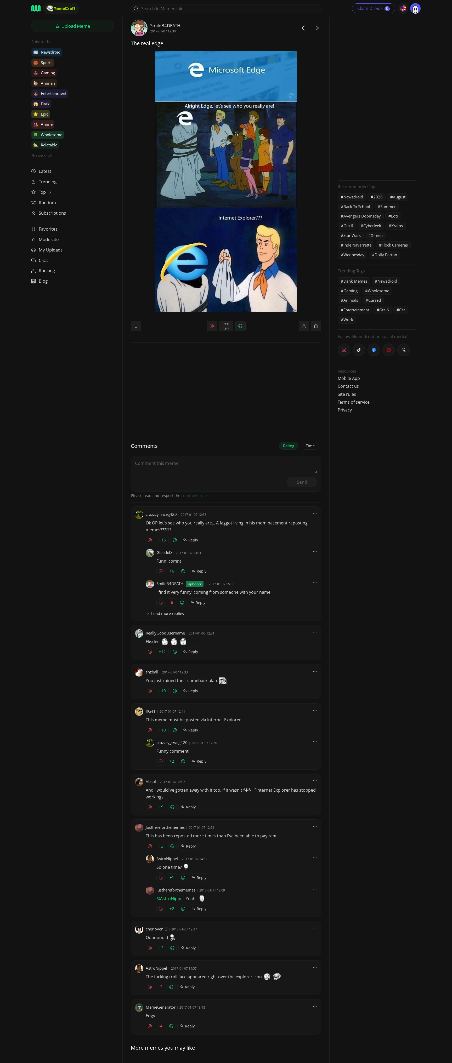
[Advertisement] (377, 98)
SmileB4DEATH (165, 25)
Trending (47, 182)
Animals (44, 83)
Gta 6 (348, 225)
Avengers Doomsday (362, 216)
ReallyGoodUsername (165, 633)
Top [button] (43, 192)
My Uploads (51, 250)
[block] (316, 326)
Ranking (47, 270)
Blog (43, 281)
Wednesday (353, 254)
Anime (43, 124)
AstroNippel (167, 858)
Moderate (49, 239)
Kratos (397, 225)
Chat (43, 260)
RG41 (151, 711)
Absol (151, 781)
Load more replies (167, 613)
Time (310, 445)
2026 (378, 196)
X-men (377, 235)
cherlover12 (156, 928)
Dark (41, 103)
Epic (40, 114)
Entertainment (49, 93)
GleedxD (164, 552)
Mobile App (349, 378)
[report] (304, 326)
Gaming (44, 72)
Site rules (347, 394)
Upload (75, 26)
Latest (45, 171)
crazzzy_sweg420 (161, 514)
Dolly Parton (386, 254)
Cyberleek (372, 225)
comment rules (194, 495)
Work (348, 319)
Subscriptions (52, 213)
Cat (402, 309)
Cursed (374, 300)
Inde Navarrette (357, 245)
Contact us (348, 386)
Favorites (48, 229)
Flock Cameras (395, 245)
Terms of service (354, 402)
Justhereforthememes (165, 827)
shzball (152, 672)
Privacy (345, 410)
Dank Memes (355, 281)
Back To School (356, 206)
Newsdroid (46, 52)
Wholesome (47, 134)
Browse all (41, 155)
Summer (388, 206)
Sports (42, 62)
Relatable (45, 144)
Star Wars (352, 235)
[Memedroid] (36, 8)
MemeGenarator (161, 1007)
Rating (288, 445)
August (399, 196)
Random (47, 202)
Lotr (394, 216)
